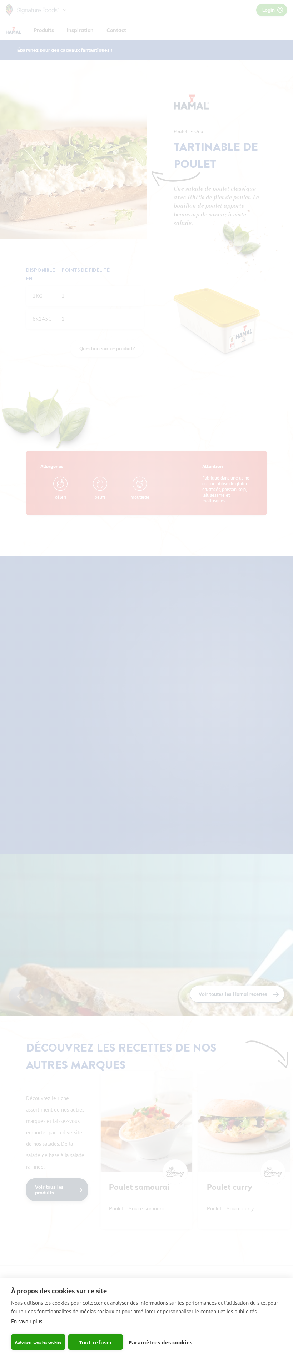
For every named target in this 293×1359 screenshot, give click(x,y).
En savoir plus (26, 1321)
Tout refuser (95, 1342)
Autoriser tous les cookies (38, 1342)
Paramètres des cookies (160, 1342)
